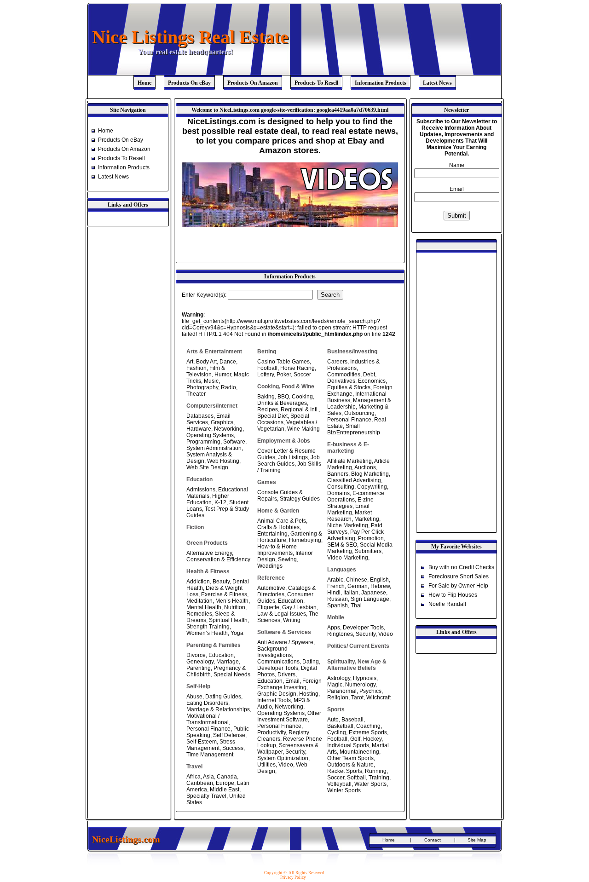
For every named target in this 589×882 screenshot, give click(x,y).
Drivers (286, 674)
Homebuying (305, 540)
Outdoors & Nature (350, 764)
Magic (334, 684)
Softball (356, 777)
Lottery (265, 374)
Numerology (360, 684)
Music (211, 381)
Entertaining (272, 533)
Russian (337, 599)
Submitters (368, 551)
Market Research (349, 515)
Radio (228, 387)
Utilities (266, 764)
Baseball (352, 719)
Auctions (365, 467)
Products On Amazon (252, 83)
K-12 (220, 502)
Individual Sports (348, 745)
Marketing (366, 519)
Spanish (337, 605)
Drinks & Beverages (282, 403)
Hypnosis (364, 678)
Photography (202, 387)
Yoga (237, 633)
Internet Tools (274, 700)
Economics (372, 381)
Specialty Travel (206, 796)
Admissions (200, 489)
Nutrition (234, 607)
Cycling (336, 732)
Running (376, 771)
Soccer (302, 374)
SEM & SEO (342, 545)
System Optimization (282, 758)
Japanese (373, 592)
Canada (227, 776)
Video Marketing (347, 557)
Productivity (271, 732)
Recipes (267, 409)
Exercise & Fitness (224, 594)
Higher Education (207, 499)
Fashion (196, 368)
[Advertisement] (289, 247)
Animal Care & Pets (281, 521)
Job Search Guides (288, 460)
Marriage (227, 661)
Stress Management (210, 744)
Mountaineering (359, 752)
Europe (225, 783)
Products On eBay (189, 83)
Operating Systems (210, 435)
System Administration (214, 448)
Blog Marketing (370, 474)
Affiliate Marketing (349, 461)
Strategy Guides (300, 499)
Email (292, 681)
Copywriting (372, 487)
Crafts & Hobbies (278, 527)
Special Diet (272, 416)
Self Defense (229, 735)
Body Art (206, 361)
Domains (338, 493)
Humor (222, 374)
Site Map (477, 839)
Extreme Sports (368, 732)
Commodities (343, 374)
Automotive (271, 588)
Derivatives (341, 381)
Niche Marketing (347, 525)
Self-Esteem (201, 741)
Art (189, 361)
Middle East (224, 789)
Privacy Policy (293, 877)
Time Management (209, 754)
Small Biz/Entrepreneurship (353, 429)
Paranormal (342, 691)
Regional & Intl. (300, 409)
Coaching (368, 726)
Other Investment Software (289, 716)
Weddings (270, 566)
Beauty (221, 581)
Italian (350, 592)
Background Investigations (274, 652)
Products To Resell (316, 83)
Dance (227, 361)
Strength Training (208, 626)
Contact (432, 839)
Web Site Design (207, 467)
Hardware (198, 429)
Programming (203, 441)
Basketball (340, 726)
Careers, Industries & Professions (353, 364)
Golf (355, 739)
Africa (193, 776)
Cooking (302, 396)
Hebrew (380, 586)
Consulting (340, 487)
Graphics (222, 422)
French (336, 586)
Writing (291, 620)
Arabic (335, 579)
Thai (356, 605)
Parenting (198, 668)
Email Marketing (348, 509)
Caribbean (199, 783)
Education (221, 655)
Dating (310, 661)
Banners (337, 474)
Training (379, 777)
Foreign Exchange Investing (289, 684)
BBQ (283, 396)
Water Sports (370, 784)
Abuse (194, 696)
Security (295, 752)
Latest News (437, 83)
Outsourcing (359, 413)
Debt (369, 374)
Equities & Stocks (348, 387)
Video (285, 764)
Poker (284, 374)
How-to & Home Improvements (277, 549)
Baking (266, 396)
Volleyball (339, 784)
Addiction (198, 581)
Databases (200, 416)
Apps (333, 627)
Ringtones (340, 634)
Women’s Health (207, 633)
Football (267, 368)
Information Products (380, 83)
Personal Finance (208, 729)
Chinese (356, 579)
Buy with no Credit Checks (461, 567)
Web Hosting (223, 461)
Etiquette (268, 607)
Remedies (199, 614)
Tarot (357, 697)
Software (234, 441)
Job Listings (293, 457)
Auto (333, 719)
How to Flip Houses (452, 595)
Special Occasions (283, 419)
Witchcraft (378, 697)
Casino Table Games (283, 361)
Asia (208, 776)
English (379, 579)
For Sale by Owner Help (458, 585)
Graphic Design (276, 694)
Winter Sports (344, 790)
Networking (228, 429)
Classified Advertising (354, 480)
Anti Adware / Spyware (285, 642)
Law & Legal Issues (281, 614)
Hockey (372, 739)
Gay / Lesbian (299, 607)
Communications (278, 661)
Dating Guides (223, 696)
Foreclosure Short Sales (458, 576)
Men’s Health (231, 601)
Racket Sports (344, 771)
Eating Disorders (207, 703)
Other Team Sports (350, 758)
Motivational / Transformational (207, 719)
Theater (196, 394)
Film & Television (205, 371)
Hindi (334, 592)
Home (144, 83)
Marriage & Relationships (218, 709)
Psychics (370, 691)
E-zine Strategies (350, 502)
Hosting (308, 694)
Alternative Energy (209, 553)
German (357, 586)
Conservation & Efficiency (218, 559)
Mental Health (203, 607)
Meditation (199, 601)
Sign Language (370, 599)
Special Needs (232, 674)
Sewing (287, 559)
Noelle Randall (447, 604)
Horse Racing (297, 368)
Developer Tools (277, 668)
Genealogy (200, 661)
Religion (337, 697)
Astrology (338, 678)
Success (232, 748)
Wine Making (303, 429)
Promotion (371, 538)
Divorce (196, 655)
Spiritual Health (228, 620)
